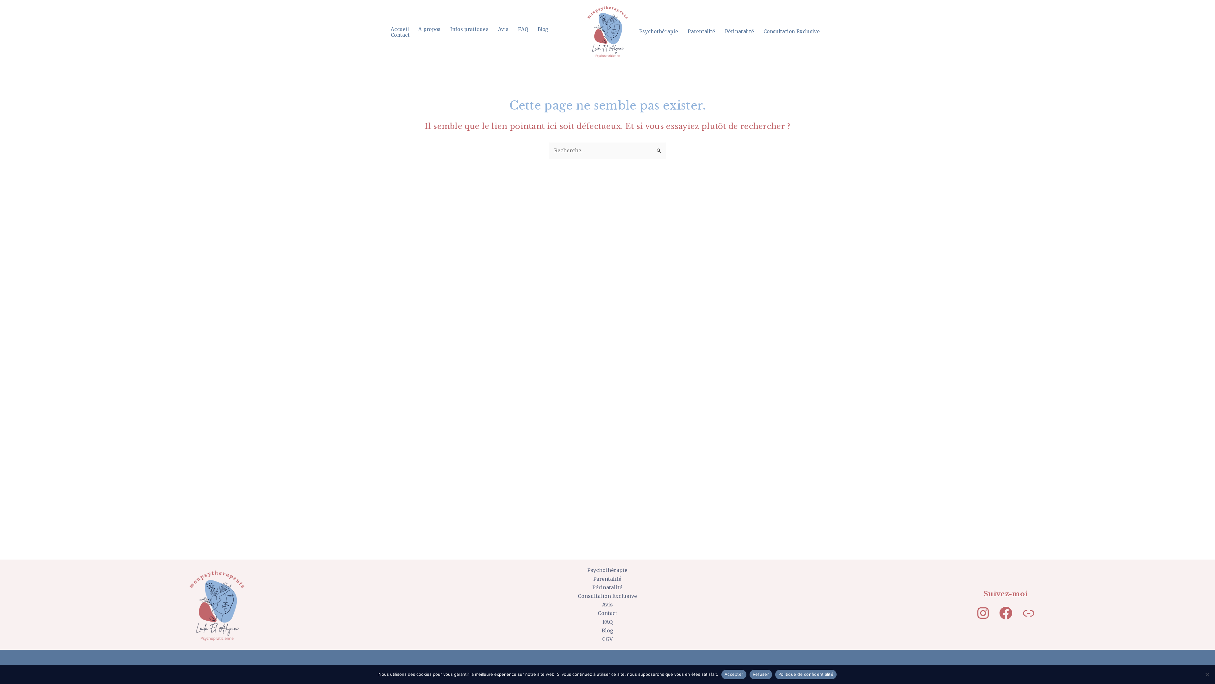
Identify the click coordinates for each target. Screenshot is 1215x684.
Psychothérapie (658, 32)
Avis (503, 29)
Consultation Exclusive (791, 32)
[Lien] (1028, 613)
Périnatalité (739, 32)
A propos (429, 29)
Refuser (761, 674)
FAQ (523, 29)
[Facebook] (1005, 613)
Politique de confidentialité (805, 674)
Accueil (400, 29)
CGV (607, 639)
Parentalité (701, 32)
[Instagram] (983, 613)
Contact (400, 35)
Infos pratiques (469, 29)
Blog (543, 29)
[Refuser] (1207, 674)
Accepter (734, 674)
